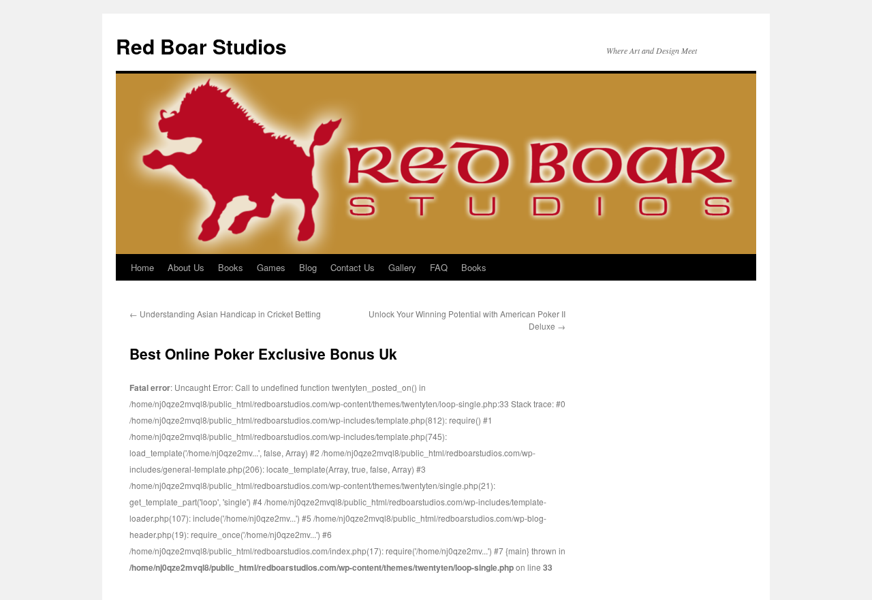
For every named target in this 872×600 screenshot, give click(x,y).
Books (230, 267)
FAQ (439, 267)
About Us (186, 267)
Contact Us (352, 267)
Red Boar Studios (201, 46)
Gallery (402, 267)
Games (271, 267)
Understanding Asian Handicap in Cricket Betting (225, 313)
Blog (308, 267)
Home (142, 267)
